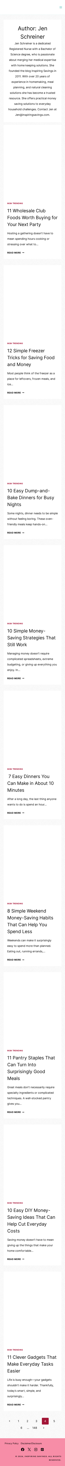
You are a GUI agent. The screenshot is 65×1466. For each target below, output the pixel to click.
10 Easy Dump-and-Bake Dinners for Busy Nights (30, 497)
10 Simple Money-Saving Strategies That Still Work (31, 637)
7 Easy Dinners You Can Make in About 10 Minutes (30, 783)
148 (34, 1427)
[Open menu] (60, 7)
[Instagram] (35, 1449)
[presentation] (32, 161)
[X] (29, 1449)
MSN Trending (15, 203)
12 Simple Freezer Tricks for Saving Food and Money (31, 357)
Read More (15, 252)
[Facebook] (23, 1449)
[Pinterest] (42, 1449)
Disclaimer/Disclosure (31, 1443)
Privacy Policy (12, 1443)
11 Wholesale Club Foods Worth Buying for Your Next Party (32, 217)
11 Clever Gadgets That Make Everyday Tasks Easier (32, 1364)
